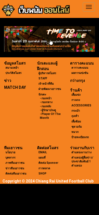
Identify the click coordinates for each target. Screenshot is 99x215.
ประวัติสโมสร (13, 72)
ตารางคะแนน (82, 63)
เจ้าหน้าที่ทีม (46, 83)
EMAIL (42, 152)
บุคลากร (10, 157)
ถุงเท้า (75, 115)
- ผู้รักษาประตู (48, 110)
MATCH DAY (15, 87)
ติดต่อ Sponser (48, 162)
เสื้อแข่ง (76, 94)
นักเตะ (42, 94)
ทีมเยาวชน (13, 148)
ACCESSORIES (81, 105)
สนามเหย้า (12, 67)
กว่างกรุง (77, 80)
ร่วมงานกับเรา (82, 148)
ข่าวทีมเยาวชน (15, 168)
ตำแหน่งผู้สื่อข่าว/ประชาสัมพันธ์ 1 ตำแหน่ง (82, 161)
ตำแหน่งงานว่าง (82, 152)
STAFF (42, 78)
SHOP (42, 173)
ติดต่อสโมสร (48, 148)
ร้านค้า (76, 90)
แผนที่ (42, 157)
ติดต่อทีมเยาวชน (16, 173)
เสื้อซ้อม (76, 121)
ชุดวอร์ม (77, 126)
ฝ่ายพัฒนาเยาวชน (49, 88)
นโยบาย (10, 152)
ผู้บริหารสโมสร (47, 73)
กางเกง (76, 99)
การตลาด (44, 168)
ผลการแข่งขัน (80, 72)
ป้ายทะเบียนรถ (80, 137)
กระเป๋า (76, 110)
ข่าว (7, 80)
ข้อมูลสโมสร (15, 63)
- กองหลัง (45, 106)
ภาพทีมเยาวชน (15, 162)
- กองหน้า (46, 98)
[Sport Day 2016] (49, 39)
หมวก (75, 131)
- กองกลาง (46, 102)
